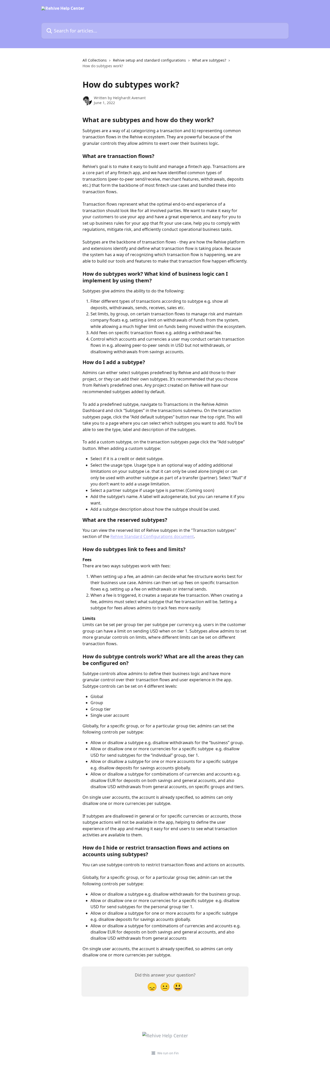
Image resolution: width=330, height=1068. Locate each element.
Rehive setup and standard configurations (149, 60)
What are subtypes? (209, 60)
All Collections (94, 60)
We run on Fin (168, 1053)
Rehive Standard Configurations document (152, 536)
